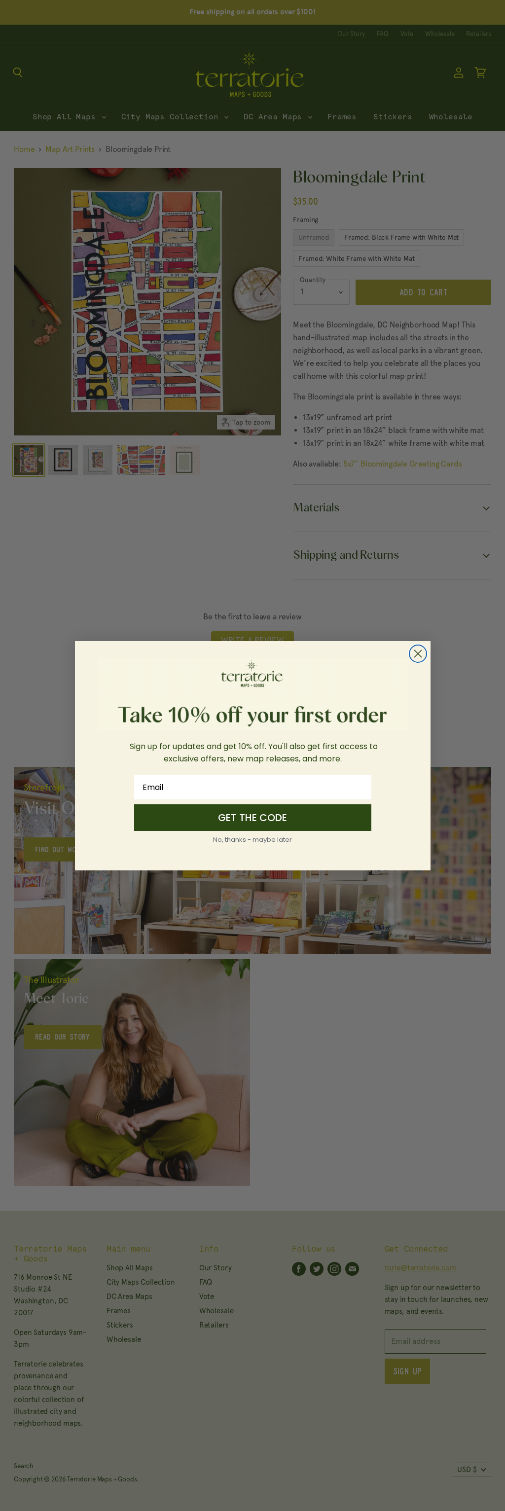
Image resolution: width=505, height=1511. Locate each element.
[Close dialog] (418, 653)
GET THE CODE (252, 818)
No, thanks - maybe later (252, 839)
